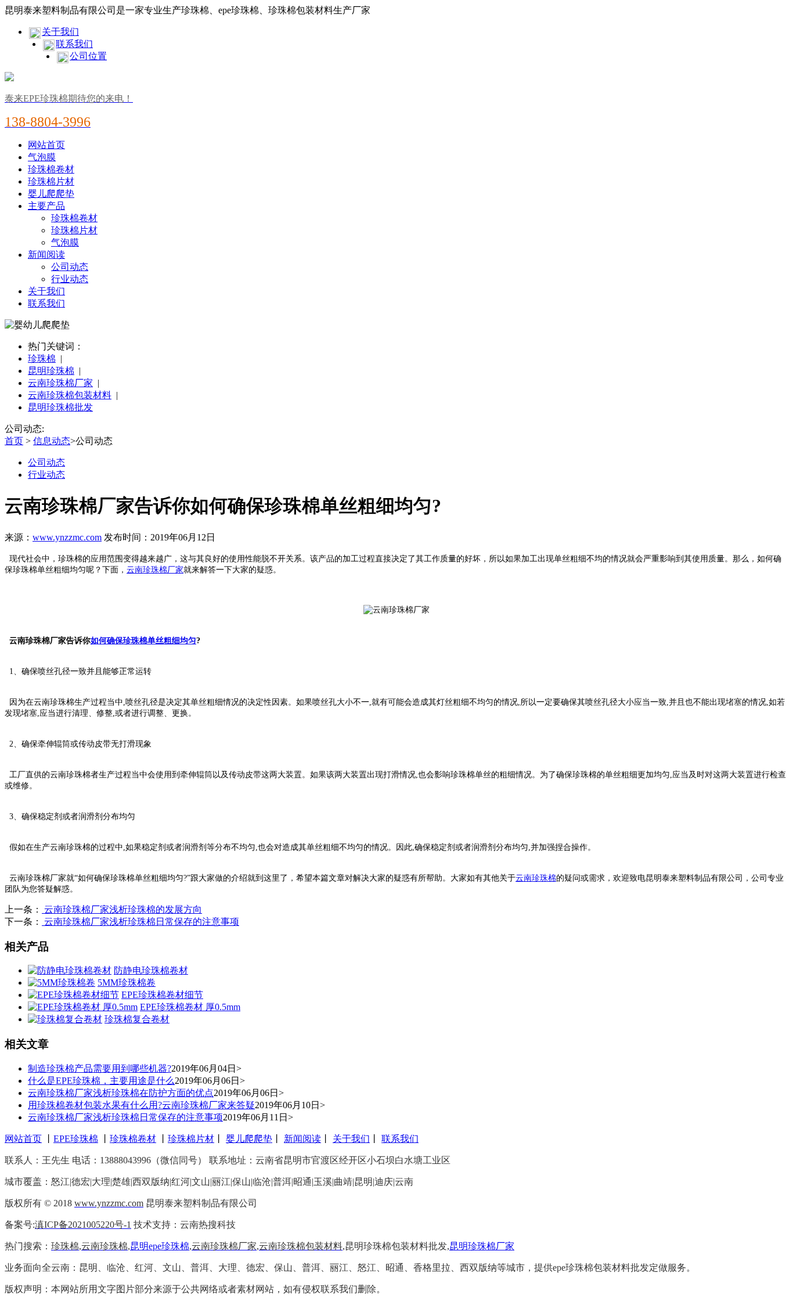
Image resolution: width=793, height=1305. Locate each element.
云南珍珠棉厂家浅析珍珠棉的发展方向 (122, 909)
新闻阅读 (46, 254)
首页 (14, 441)
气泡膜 (42, 157)
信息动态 (51, 441)
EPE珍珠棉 (75, 1139)
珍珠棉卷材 (51, 169)
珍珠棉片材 (51, 181)
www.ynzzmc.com (67, 537)
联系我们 (74, 44)
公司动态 (69, 267)
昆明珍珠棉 (51, 371)
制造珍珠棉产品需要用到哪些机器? (99, 1068)
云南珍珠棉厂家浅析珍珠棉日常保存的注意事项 (140, 922)
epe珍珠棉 (169, 1246)
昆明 (139, 1246)
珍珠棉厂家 (491, 1246)
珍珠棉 (42, 358)
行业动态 (69, 279)
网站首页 (46, 145)
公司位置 (88, 56)
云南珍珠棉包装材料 (69, 395)
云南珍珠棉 (536, 878)
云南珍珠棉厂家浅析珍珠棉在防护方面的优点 (121, 1093)
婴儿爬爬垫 (51, 194)
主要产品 (46, 206)
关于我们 (60, 32)
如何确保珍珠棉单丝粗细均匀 (143, 640)
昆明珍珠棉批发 (60, 407)
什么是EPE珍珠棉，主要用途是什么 (101, 1081)
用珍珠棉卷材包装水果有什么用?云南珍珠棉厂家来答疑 (141, 1105)
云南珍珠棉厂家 (60, 383)
